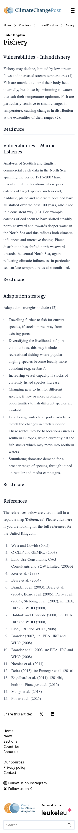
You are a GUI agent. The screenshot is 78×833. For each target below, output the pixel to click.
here (68, 519)
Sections (10, 741)
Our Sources (13, 762)
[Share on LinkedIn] (52, 714)
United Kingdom (48, 25)
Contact (9, 772)
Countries (25, 25)
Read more (13, 129)
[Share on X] (41, 714)
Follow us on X (20, 788)
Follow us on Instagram (27, 783)
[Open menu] (73, 10)
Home (7, 25)
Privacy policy (14, 767)
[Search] (69, 824)
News (8, 736)
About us (10, 751)
